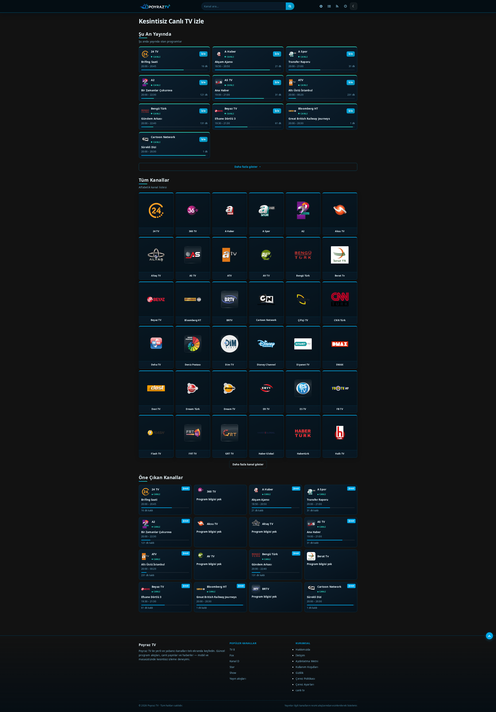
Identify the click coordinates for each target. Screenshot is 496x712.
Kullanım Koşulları (307, 667)
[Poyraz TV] (155, 6)
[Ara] (290, 6)
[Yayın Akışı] (345, 6)
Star (232, 667)
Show (233, 673)
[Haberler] (337, 6)
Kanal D (234, 661)
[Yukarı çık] (489, 635)
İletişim (300, 655)
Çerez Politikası (305, 678)
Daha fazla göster (245, 166)
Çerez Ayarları (305, 684)
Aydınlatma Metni (307, 661)
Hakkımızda (303, 649)
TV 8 (232, 649)
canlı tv (300, 690)
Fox (232, 655)
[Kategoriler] (329, 6)
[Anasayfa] (321, 6)
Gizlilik (299, 673)
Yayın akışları (238, 678)
